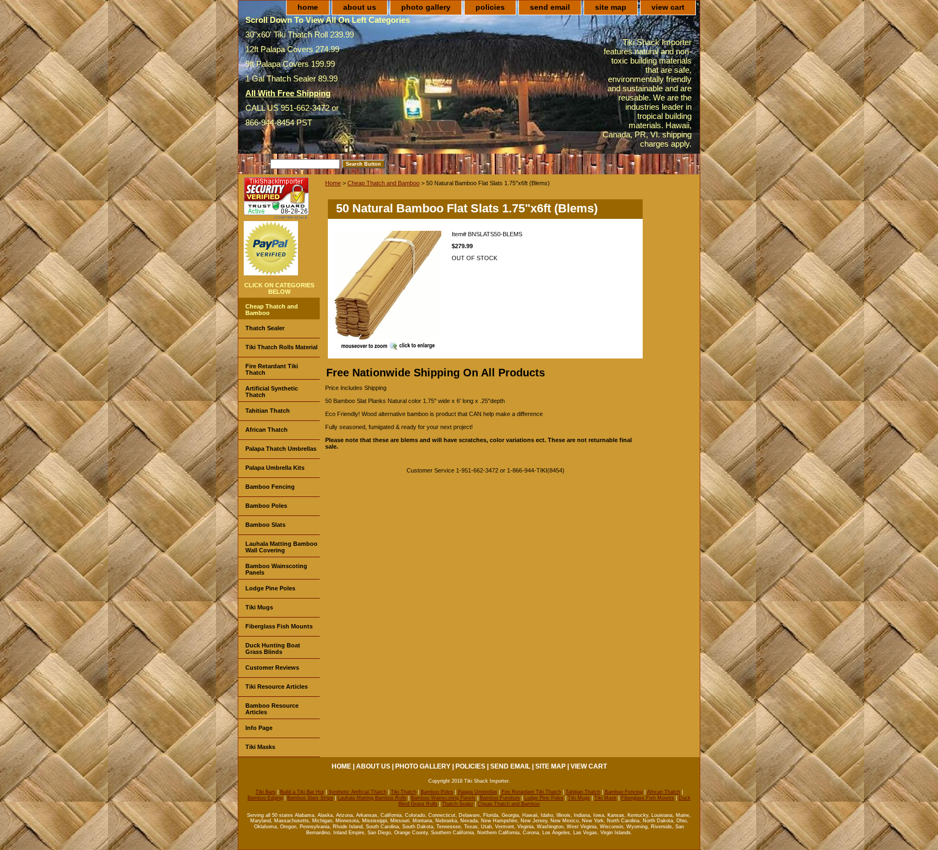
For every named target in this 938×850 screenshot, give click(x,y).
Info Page (258, 728)
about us (359, 7)
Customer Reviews (272, 667)
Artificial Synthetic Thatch (271, 391)
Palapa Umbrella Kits (275, 467)
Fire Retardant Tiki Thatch (271, 369)
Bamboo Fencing (270, 486)
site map (610, 7)
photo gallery (426, 7)
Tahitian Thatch (267, 410)
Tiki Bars (266, 792)
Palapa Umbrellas (477, 792)
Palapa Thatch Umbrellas (280, 448)
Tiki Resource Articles (276, 686)
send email (550, 7)
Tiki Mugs (259, 607)
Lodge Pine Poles (270, 588)
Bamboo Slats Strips (310, 798)
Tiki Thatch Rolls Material (281, 347)
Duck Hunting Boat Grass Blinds (272, 648)
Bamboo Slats (265, 524)
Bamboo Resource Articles (272, 708)
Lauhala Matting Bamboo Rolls (372, 798)
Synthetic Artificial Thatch (357, 792)
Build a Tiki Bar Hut (302, 792)
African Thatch (266, 429)
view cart (668, 7)
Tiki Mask (605, 798)
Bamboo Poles (266, 505)
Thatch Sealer (264, 328)
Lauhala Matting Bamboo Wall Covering (281, 546)
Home (333, 183)
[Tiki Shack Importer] (387, 286)
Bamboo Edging (265, 798)
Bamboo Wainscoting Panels (276, 569)
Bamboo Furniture (500, 798)
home (307, 7)
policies (490, 7)
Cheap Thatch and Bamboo (383, 183)
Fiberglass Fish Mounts (279, 626)
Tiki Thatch (403, 792)
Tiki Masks (260, 747)
